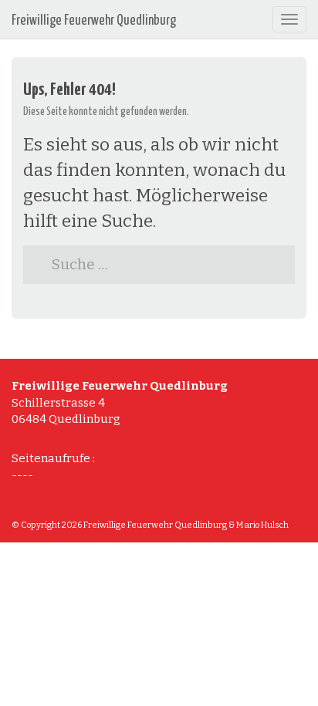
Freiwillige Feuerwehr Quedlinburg (94, 21)
